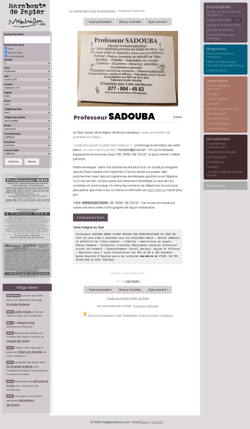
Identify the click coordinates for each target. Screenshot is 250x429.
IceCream (133, 281)
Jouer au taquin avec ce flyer (128, 298)
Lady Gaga (22, 312)
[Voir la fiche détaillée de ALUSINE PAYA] (27, 224)
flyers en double (30, 352)
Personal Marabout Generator (220, 55)
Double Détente (217, 99)
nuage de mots (17, 341)
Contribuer (166, 315)
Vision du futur (216, 128)
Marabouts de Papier (27, 8)
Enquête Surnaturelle (221, 152)
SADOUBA (131, 116)
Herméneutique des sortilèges (220, 36)
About (144, 422)
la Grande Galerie (19, 366)
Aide (118, 315)
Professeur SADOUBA (145, 306)
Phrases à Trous (217, 118)
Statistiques (130, 315)
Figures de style (148, 315)
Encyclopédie (218, 7)
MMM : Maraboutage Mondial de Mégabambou (225, 63)
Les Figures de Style (220, 30)
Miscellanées (218, 139)
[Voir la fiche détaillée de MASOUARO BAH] (27, 189)
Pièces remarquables (100, 315)
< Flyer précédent (99, 22)
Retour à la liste (130, 22)
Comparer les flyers (90, 217)
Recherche (215, 185)
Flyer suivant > (158, 22)
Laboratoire (216, 80)
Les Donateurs (216, 157)
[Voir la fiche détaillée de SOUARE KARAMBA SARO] (27, 260)
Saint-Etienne (156, 190)
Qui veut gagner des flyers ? (218, 87)
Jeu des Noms (216, 114)
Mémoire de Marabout (222, 109)
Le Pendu (212, 104)
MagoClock (26, 323)
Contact (212, 167)
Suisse (177, 117)
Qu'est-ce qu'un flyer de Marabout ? (223, 13)
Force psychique (218, 123)
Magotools (216, 48)
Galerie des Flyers (223, 20)
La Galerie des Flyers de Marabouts (92, 11)
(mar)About (214, 162)
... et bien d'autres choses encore (224, 173)
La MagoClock (216, 70)
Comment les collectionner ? (216, 145)
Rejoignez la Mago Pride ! (224, 25)
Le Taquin (213, 94)
